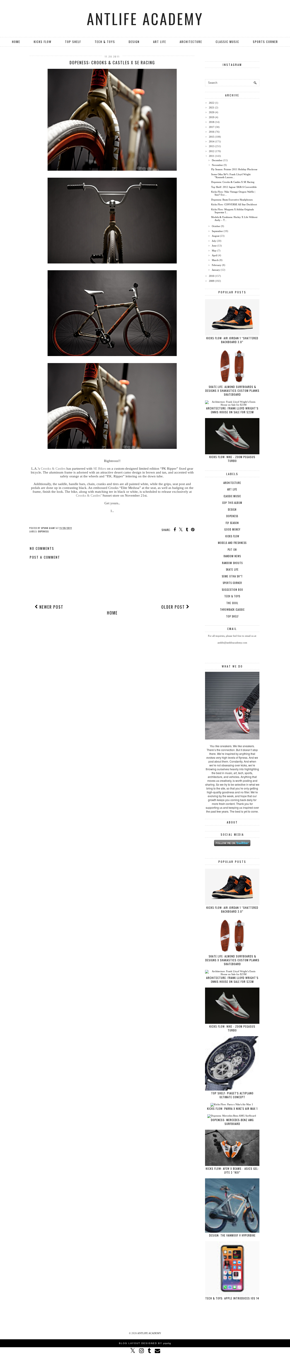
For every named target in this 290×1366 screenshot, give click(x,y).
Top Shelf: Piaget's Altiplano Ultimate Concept (232, 1095)
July (214, 240)
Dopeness (43, 531)
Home (16, 41)
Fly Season (232, 523)
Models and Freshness (232, 543)
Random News (232, 556)
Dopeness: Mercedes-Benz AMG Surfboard (232, 1122)
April (214, 255)
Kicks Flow (42, 41)
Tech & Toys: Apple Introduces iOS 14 (232, 1298)
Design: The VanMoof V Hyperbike (232, 1235)
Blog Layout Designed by (145, 1343)
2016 (211, 131)
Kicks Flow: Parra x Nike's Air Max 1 (232, 1108)
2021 (211, 107)
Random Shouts (232, 563)
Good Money (232, 529)
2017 (211, 127)
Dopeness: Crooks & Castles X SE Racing (232, 182)
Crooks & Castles (53, 468)
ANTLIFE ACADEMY (145, 18)
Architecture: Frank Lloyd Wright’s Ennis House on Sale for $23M (232, 410)
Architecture (191, 41)
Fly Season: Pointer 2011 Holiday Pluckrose (234, 169)
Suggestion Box (232, 589)
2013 (211, 146)
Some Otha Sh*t (232, 576)
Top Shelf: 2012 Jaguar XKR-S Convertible (234, 187)
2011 (211, 156)
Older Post (173, 607)
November (217, 165)
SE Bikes (99, 468)
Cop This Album (232, 503)
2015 (211, 136)
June (214, 245)
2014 (211, 141)
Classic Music (227, 41)
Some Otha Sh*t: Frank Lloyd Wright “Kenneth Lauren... (231, 176)
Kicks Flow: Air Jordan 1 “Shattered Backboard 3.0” (232, 340)
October (216, 226)
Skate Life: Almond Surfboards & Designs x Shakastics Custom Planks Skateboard (232, 390)
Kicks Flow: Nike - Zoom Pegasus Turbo (232, 459)
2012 (211, 151)
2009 (211, 281)
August (215, 235)
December (217, 160)
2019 (211, 117)
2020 (211, 112)
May (214, 250)
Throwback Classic (232, 609)
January (216, 269)
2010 (211, 276)
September (217, 231)
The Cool (232, 603)
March (215, 260)
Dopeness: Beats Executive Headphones (232, 199)
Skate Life (232, 569)
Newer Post (50, 607)
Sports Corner (265, 41)
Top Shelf (73, 41)
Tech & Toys (105, 41)
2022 (211, 102)
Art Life (159, 41)
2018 (211, 122)
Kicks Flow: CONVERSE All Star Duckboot (234, 204)
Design (134, 41)
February (216, 265)
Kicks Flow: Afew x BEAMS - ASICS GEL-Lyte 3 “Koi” (232, 1170)
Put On (232, 549)
